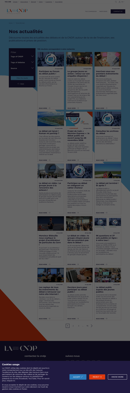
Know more (117, 377)
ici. (14, 381)
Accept (76, 377)
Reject (96, 377)
